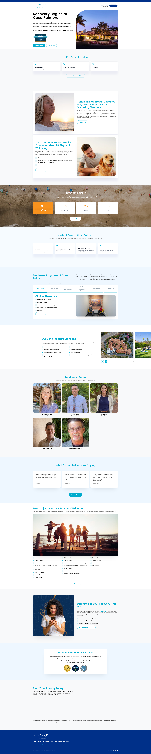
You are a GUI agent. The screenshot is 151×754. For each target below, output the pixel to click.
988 (42, 744)
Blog (92, 5)
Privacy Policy (109, 750)
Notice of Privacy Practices (38, 745)
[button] (102, 361)
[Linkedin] (115, 750)
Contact (86, 5)
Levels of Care (79, 5)
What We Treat (62, 5)
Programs (70, 5)
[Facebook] (113, 750)
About (54, 5)
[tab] (40, 289)
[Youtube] (117, 750)
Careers (67, 741)
